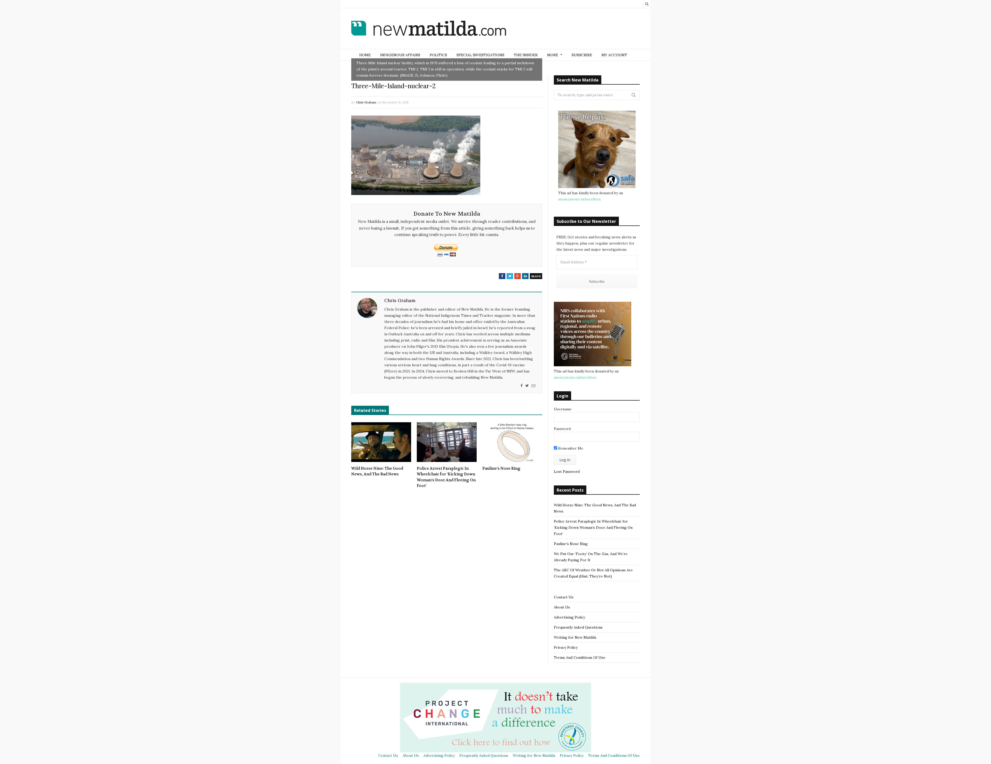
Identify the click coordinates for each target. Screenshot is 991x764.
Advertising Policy (569, 617)
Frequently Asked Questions (578, 627)
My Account (614, 55)
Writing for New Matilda (575, 637)
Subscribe (582, 55)
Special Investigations (480, 55)
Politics (438, 55)
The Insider (526, 55)
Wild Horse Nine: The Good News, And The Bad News (377, 471)
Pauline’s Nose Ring (501, 468)
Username (563, 409)
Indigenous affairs (400, 55)
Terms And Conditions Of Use (579, 657)
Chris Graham (366, 102)
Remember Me (570, 448)
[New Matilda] (428, 29)
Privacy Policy (566, 647)
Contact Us (563, 597)
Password (562, 428)
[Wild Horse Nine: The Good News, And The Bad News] (381, 442)
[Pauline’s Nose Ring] (512, 442)
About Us (562, 607)
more (536, 276)
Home (365, 55)
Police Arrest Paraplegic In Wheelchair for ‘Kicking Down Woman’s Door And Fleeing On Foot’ (446, 477)
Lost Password (567, 471)
